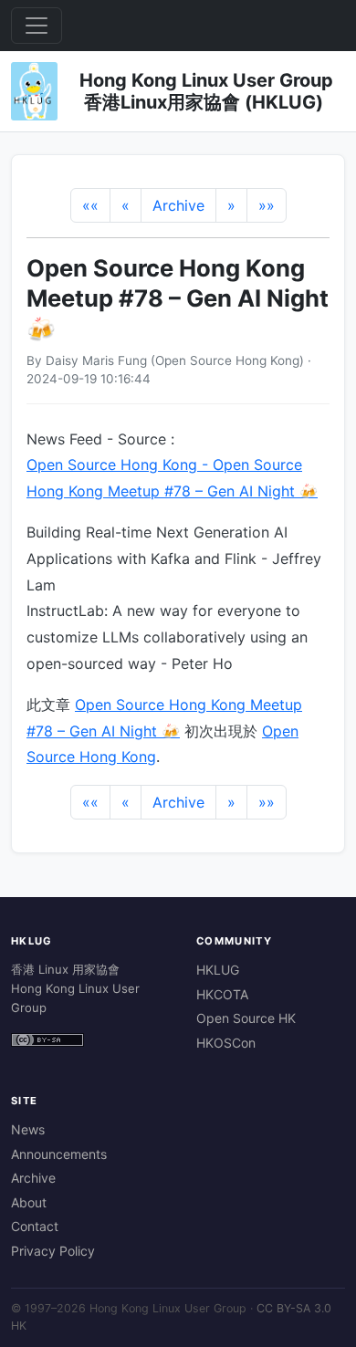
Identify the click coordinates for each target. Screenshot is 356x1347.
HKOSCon (226, 1042)
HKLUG (217, 969)
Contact (34, 1226)
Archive (178, 205)
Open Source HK (246, 1018)
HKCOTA (222, 994)
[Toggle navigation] (36, 25)
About (29, 1202)
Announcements (59, 1154)
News (28, 1129)
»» (266, 205)
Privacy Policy (53, 1250)
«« (90, 205)
